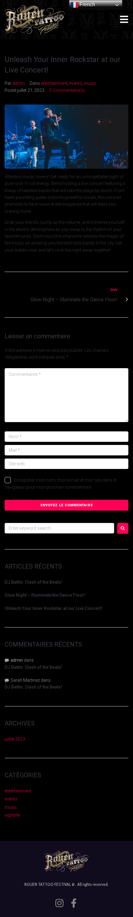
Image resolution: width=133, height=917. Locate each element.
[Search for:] (59, 528)
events (75, 83)
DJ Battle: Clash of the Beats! (33, 582)
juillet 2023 (15, 739)
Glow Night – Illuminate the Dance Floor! (45, 595)
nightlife (12, 815)
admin (18, 83)
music (90, 83)
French (86, 4)
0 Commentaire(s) (67, 90)
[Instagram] (59, 903)
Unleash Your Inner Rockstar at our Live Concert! (53, 608)
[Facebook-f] (74, 903)
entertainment (54, 83)
